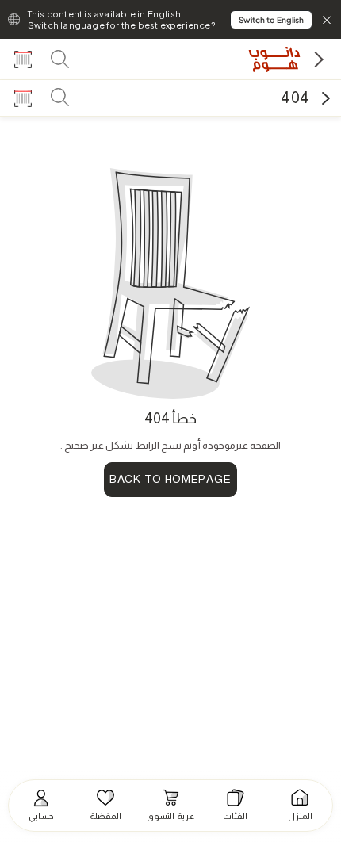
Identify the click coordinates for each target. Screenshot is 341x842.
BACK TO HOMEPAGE (170, 479)
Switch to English (271, 20)
